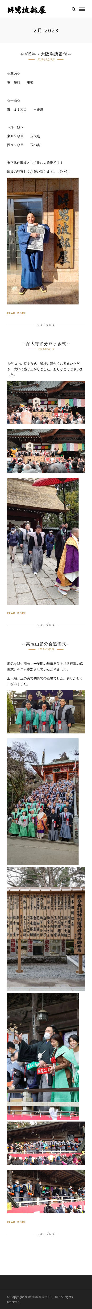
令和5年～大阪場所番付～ (46, 54)
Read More (16, 313)
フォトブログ (46, 325)
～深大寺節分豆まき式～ (46, 343)
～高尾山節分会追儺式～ (46, 644)
